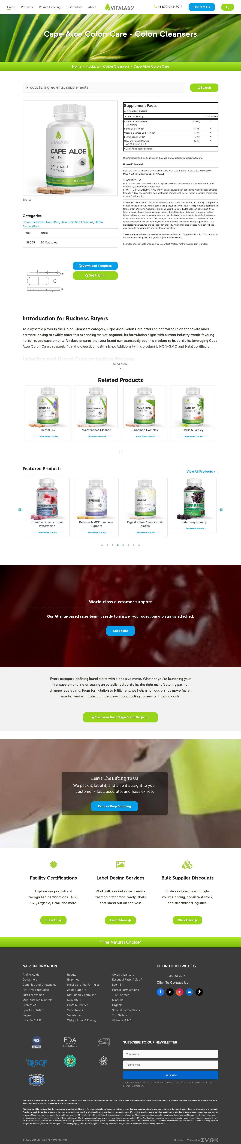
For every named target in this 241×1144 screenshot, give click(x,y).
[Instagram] (179, 992)
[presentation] (119, 451)
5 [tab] (123, 545)
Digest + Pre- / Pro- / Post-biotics (145, 524)
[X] (170, 992)
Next (221, 510)
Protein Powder (77, 1005)
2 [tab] (107, 545)
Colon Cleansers (116, 66)
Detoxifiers (30, 979)
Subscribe (170, 1075)
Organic (117, 1005)
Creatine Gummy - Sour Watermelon (47, 524)
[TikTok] (199, 992)
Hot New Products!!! (36, 989)
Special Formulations (126, 1010)
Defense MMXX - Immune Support (96, 524)
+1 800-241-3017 (169, 6)
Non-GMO (52, 222)
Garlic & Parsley (144, 430)
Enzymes (73, 979)
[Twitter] (27, 204)
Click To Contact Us (172, 982)
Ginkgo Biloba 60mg (193, 430)
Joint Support (76, 989)
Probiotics (29, 1005)
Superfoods (75, 1010)
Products (27, 7)
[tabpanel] (47, 510)
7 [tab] (133, 545)
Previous (20, 510)
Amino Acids (31, 974)
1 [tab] (102, 545)
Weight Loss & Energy (81, 1020)
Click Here (185, 920)
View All (51, 920)
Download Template (97, 266)
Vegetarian (74, 1015)
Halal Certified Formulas (77, 222)
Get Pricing (96, 275)
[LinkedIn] (189, 992)
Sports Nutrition (33, 1010)
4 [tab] (118, 545)
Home (11, 7)
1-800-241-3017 (175, 976)
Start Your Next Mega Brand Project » (121, 717)
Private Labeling (50, 7)
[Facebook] (24, 204)
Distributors (74, 7)
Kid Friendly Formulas (81, 995)
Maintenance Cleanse (48, 430)
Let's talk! (120, 631)
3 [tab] (112, 545)
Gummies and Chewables (39, 984)
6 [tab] (128, 545)
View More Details (48, 436)
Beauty (71, 974)
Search (206, 87)
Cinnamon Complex (96, 430)
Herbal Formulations (125, 989)
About (92, 7)
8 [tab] (139, 545)
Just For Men (120, 995)
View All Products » (201, 471)
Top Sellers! (120, 1015)
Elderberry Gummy (194, 522)
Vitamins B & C (122, 1020)
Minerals (117, 1000)
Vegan (27, 1015)
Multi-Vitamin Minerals (37, 1000)
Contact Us (202, 7)
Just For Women (33, 995)
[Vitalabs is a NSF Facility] (37, 1042)
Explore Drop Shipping (114, 806)
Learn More (118, 920)
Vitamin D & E (32, 1020)
